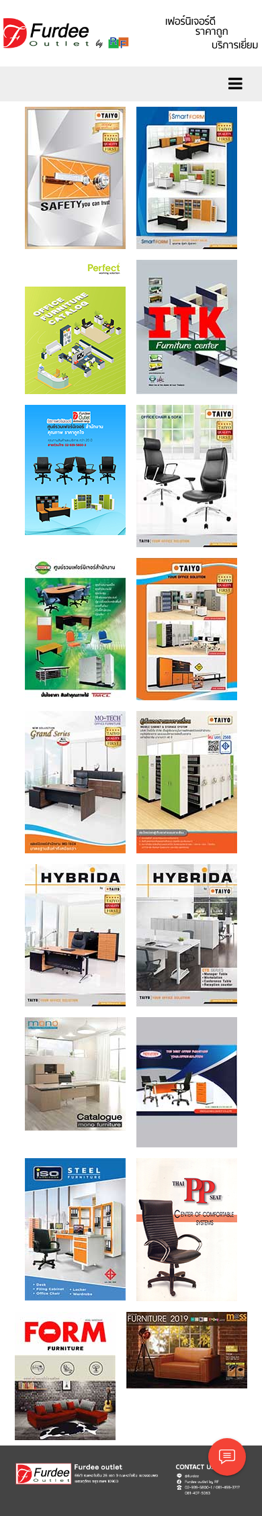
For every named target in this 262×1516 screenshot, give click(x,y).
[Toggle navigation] (235, 84)
